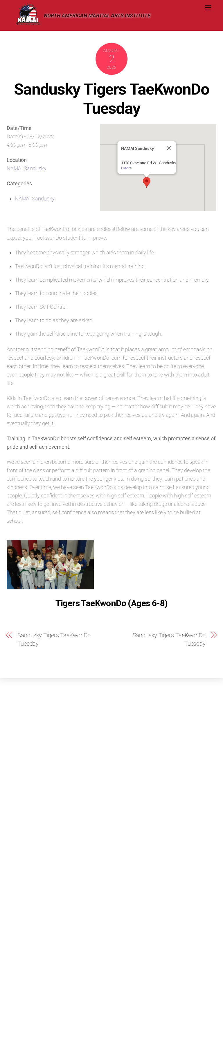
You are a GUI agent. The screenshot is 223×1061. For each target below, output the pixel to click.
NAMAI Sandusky (26, 168)
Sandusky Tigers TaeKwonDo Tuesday (111, 98)
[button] (146, 182)
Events (126, 168)
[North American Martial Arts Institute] (28, 23)
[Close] (169, 148)
